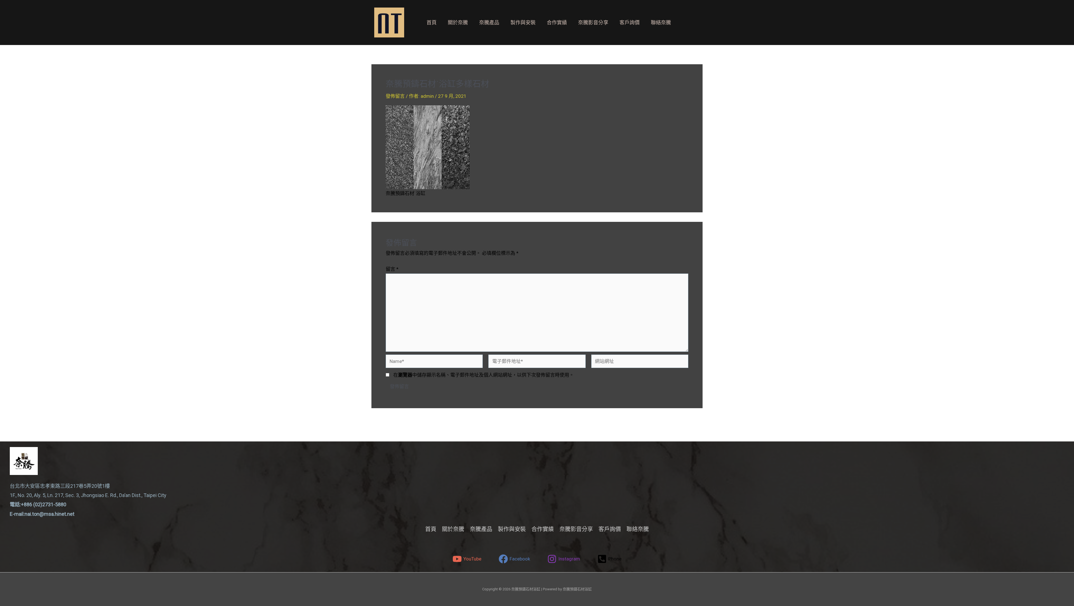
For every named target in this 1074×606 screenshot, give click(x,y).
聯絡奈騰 (661, 23)
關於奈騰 (458, 23)
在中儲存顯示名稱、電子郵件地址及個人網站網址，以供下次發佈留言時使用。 (483, 375)
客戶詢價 (630, 23)
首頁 (432, 23)
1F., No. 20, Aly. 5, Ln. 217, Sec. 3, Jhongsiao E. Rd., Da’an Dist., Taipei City (88, 495)
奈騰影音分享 (593, 23)
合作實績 (557, 23)
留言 (392, 269)
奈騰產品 (489, 23)
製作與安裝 (523, 23)
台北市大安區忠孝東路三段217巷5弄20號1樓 (60, 486)
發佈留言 (395, 96)
